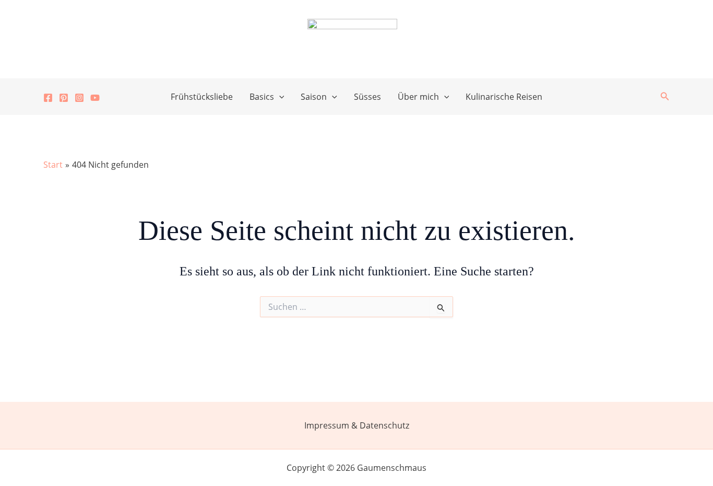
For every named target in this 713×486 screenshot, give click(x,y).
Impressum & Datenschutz (356, 425)
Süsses (367, 96)
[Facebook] (48, 97)
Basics (261, 96)
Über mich (418, 96)
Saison (314, 96)
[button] (279, 97)
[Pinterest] (63, 97)
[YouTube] (95, 97)
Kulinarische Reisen (504, 96)
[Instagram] (79, 97)
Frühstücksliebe (202, 96)
